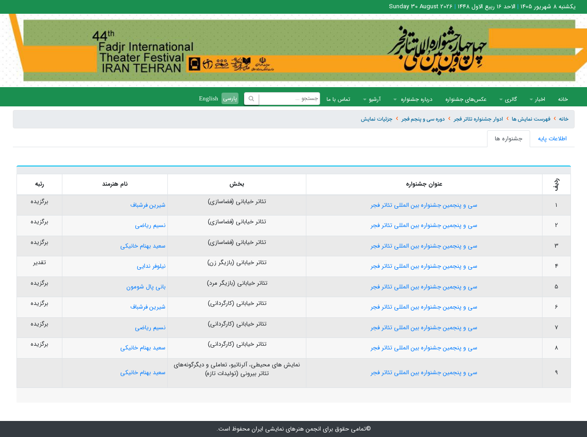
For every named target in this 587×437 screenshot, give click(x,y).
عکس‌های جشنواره (466, 99)
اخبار (540, 99)
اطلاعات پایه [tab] (552, 139)
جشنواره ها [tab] (508, 139)
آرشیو (375, 99)
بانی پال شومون (146, 287)
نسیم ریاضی (150, 225)
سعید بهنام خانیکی (143, 246)
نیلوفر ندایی (151, 266)
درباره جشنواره (415, 99)
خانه (563, 99)
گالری (511, 99)
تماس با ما (338, 99)
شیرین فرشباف (148, 205)
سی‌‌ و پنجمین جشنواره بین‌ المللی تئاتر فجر (424, 205)
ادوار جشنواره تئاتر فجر (478, 119)
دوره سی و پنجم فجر (423, 119)
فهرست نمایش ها (531, 119)
